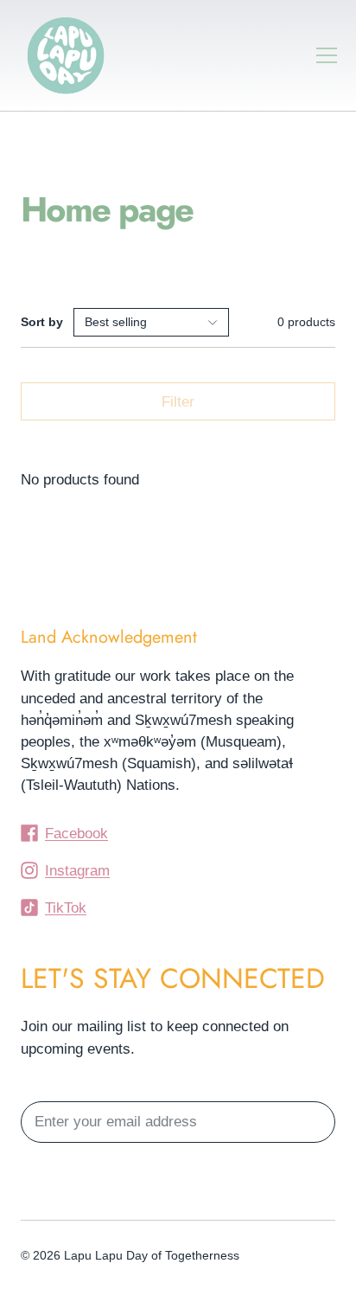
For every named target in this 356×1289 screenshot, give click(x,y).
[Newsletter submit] (314, 1122)
